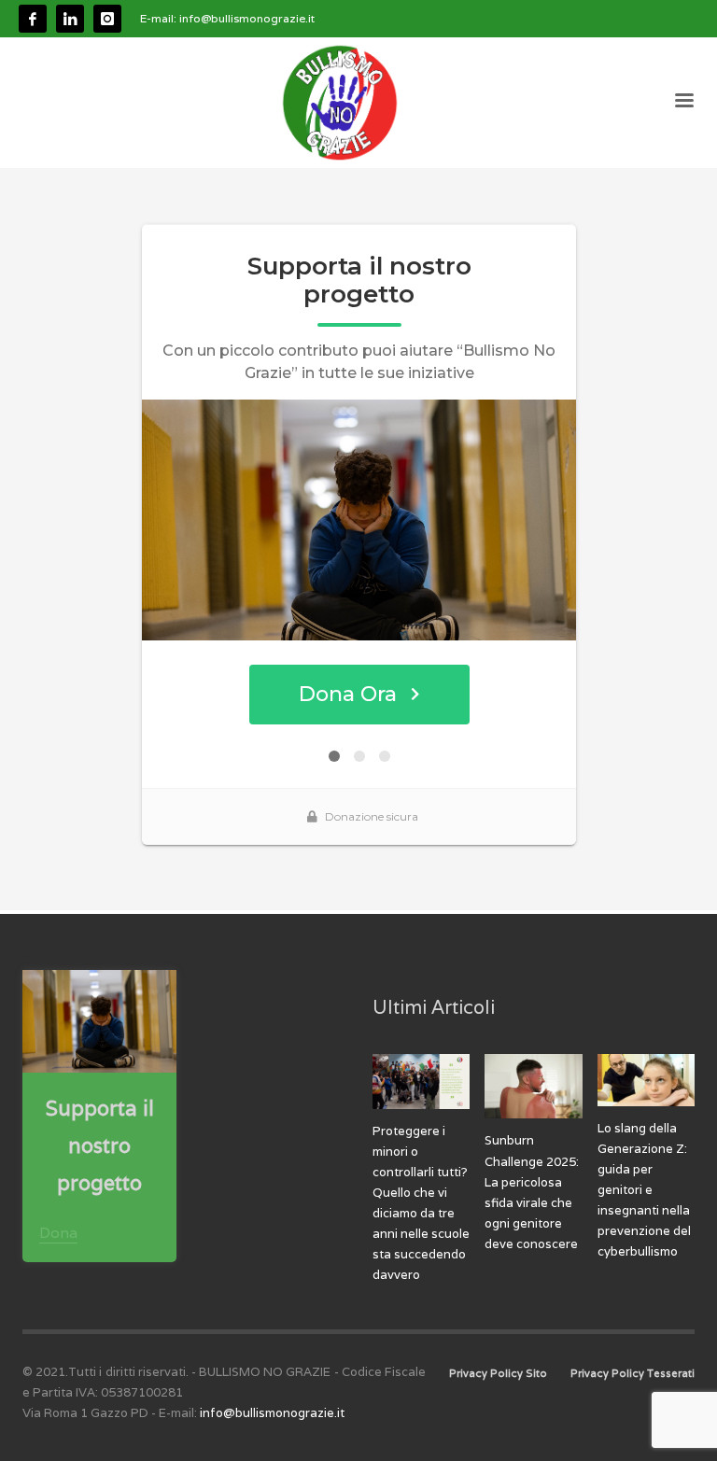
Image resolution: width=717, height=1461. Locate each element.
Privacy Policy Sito (498, 1373)
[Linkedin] (70, 19)
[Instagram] (107, 19)
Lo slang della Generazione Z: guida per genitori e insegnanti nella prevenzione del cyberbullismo (644, 1190)
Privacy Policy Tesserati (632, 1373)
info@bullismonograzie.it (247, 18)
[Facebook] (33, 19)
